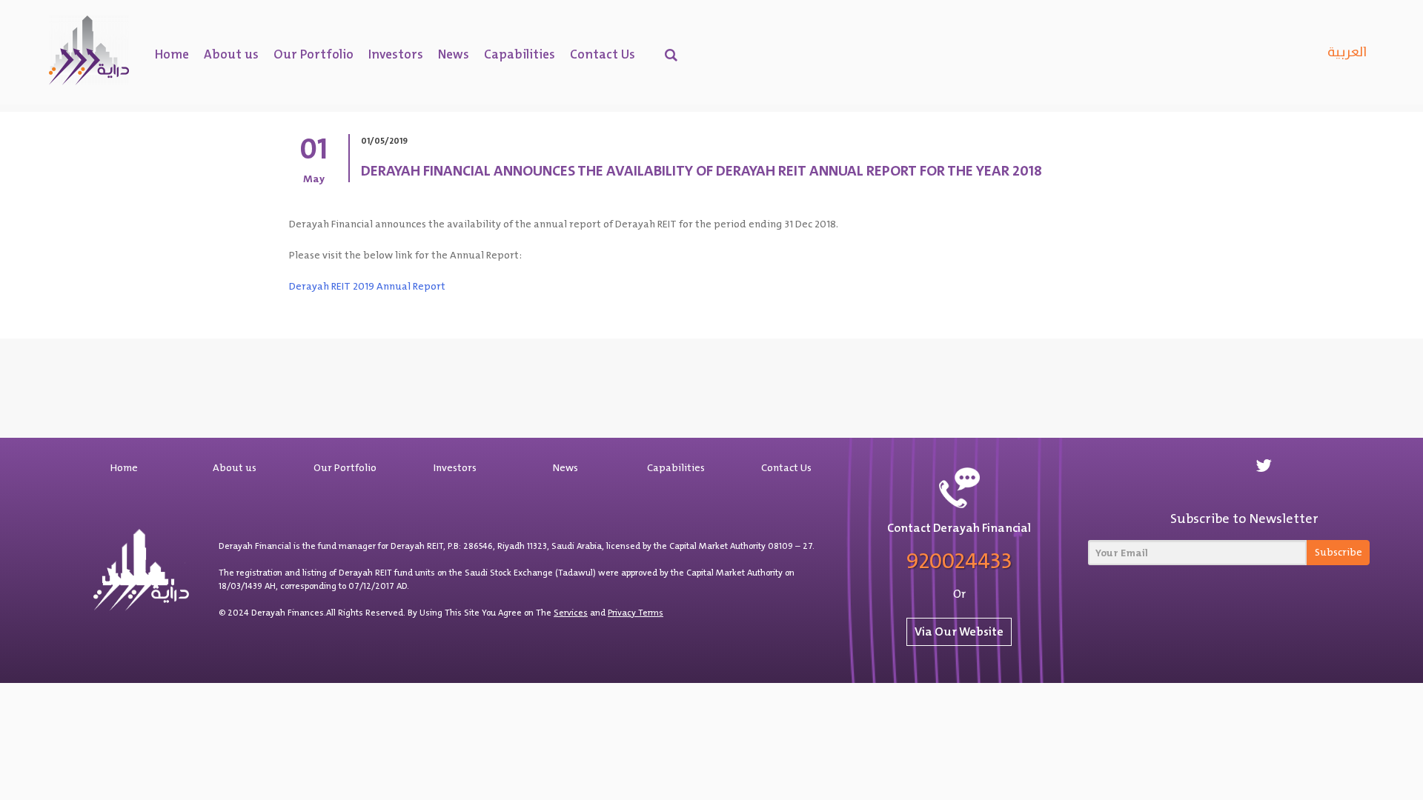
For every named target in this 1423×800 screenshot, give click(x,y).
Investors (395, 54)
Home (172, 54)
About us (231, 54)
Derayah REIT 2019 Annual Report (367, 286)
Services (571, 613)
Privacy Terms (635, 613)
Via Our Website (959, 631)
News (453, 54)
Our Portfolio (313, 54)
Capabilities (519, 54)
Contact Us (602, 54)
